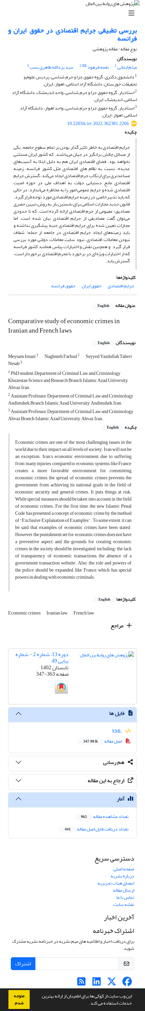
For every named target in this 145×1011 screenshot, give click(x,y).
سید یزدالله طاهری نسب (52, 67)
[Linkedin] (96, 983)
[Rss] (81, 983)
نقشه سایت (123, 904)
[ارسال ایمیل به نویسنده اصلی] (84, 66)
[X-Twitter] (112, 983)
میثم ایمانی (127, 67)
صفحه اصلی (123, 868)
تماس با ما (125, 897)
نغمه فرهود (98, 67)
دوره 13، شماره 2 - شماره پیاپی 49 (42, 657)
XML (117, 731)
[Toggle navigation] (74, 13)
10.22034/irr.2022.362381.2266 (98, 123)
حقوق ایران (92, 285)
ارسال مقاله (123, 890)
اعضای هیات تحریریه (115, 883)
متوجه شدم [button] (19, 999)
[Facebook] (127, 983)
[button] (87, 1004)
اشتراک (23, 964)
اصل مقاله (103, 741)
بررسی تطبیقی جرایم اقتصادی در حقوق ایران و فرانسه (72, 34)
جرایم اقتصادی (121, 285)
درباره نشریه (122, 876)
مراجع (117, 626)
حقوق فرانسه (63, 285)
